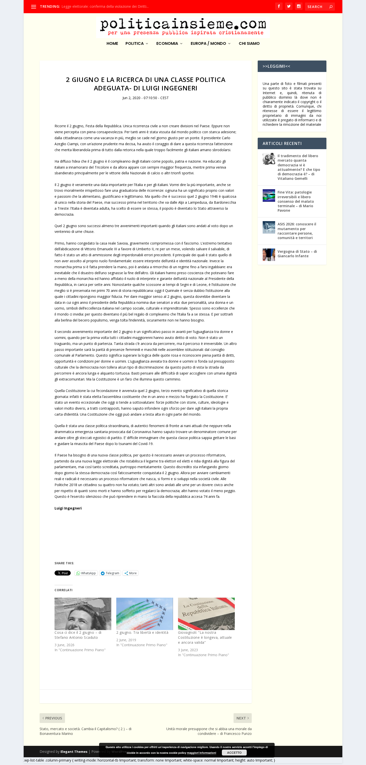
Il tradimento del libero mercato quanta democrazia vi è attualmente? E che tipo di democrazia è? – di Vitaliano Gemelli (299, 167)
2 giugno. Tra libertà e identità (142, 632)
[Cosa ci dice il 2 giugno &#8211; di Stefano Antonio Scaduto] (83, 614)
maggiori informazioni (201, 753)
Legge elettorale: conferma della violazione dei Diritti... (105, 6)
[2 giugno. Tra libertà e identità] (144, 614)
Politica (134, 44)
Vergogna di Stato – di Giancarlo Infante (297, 253)
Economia (167, 44)
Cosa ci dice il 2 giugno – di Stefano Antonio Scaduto (78, 635)
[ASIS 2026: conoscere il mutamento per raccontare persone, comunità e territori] (269, 227)
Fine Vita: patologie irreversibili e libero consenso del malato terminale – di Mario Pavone (296, 201)
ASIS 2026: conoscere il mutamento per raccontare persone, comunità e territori (297, 231)
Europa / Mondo (208, 44)
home (112, 44)
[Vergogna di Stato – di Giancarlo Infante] (269, 255)
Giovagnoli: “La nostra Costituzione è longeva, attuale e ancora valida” (205, 637)
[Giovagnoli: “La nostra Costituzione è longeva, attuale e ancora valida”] (206, 614)
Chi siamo (249, 44)
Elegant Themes (74, 751)
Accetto (234, 752)
